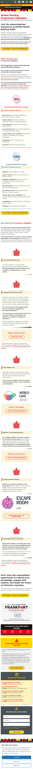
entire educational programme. (10, 79)
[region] (16, 756)
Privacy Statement (13, 753)
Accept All (16, 757)
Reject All (16, 765)
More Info (16, 761)
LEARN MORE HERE (16, 338)
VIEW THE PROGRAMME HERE (16, 412)
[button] (2, 2)
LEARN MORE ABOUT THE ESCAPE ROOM (16, 518)
